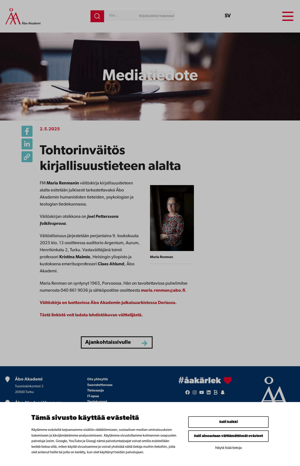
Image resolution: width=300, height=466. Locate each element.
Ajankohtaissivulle (108, 342)
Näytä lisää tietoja (228, 448)
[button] (27, 156)
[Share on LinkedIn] (27, 143)
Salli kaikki (228, 422)
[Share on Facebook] (27, 131)
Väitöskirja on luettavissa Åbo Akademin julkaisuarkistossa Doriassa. (108, 303)
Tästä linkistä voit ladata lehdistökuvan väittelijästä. (91, 315)
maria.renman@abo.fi (163, 290)
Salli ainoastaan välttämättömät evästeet (228, 436)
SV (228, 16)
